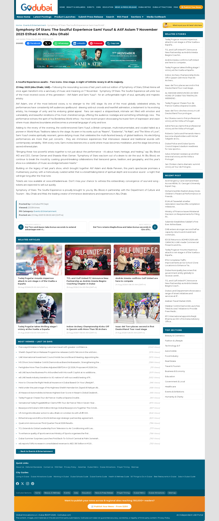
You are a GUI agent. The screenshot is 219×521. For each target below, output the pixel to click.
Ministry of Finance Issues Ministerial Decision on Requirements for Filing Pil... (182, 214)
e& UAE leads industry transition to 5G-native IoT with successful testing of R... (55, 377)
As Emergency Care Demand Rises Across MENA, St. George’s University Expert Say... (182, 183)
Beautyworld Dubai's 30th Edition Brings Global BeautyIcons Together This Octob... (58, 408)
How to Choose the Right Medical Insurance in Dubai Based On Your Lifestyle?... (57, 382)
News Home (23, 17)
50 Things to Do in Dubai (141, 476)
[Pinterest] (32, 484)
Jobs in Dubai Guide (186, 476)
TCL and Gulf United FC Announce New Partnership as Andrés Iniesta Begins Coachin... (181, 52)
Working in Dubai (61, 476)
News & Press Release (126, 7)
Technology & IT (172, 346)
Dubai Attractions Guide (41, 476)
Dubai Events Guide (98, 476)
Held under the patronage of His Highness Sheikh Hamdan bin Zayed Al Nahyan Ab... (59, 387)
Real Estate (170, 361)
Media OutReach (156, 17)
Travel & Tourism (172, 366)
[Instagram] (27, 484)
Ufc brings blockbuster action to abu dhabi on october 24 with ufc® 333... (54, 413)
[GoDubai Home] (37, 7)
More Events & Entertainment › (141, 239)
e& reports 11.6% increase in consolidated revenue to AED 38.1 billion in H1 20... (56, 443)
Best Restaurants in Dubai (165, 476)
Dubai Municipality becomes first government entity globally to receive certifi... (181, 273)
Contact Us (48, 467)
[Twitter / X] (22, 484)
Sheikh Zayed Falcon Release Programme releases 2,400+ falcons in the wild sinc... (58, 352)
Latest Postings (42, 17)
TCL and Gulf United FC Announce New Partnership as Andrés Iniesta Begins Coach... (181, 283)
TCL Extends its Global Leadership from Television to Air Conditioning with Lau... (56, 428)
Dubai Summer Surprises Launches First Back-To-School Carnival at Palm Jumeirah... (59, 438)
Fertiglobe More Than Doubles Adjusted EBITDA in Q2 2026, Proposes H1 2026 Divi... (58, 367)
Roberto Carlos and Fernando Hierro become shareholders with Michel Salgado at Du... (182, 136)
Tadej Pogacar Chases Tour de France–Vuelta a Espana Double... (50, 398)
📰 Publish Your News (191, 7)
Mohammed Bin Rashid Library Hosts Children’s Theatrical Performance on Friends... (183, 194)
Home (62, 7)
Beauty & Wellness (76, 7)
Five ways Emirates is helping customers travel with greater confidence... (53, 347)
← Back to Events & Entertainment (35, 451)
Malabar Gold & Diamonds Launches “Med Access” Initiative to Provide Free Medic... (182, 308)
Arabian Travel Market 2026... (178, 301)
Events (90, 7)
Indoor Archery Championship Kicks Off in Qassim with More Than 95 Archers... (182, 78)
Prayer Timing (123, 467)
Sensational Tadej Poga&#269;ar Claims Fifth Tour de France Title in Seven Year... (57, 403)
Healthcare (170, 386)
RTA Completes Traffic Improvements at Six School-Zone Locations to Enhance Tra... (181, 263)
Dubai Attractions (162, 7)
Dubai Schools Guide (79, 476)
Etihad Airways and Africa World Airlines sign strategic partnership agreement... (56, 418)
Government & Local (175, 381)
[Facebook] (17, 484)
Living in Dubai (22, 476)
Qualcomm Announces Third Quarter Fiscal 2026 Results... (46, 423)
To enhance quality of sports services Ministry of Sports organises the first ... (54, 433)
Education (108, 7)
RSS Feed (122, 17)
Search (110, 17)
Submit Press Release (90, 17)
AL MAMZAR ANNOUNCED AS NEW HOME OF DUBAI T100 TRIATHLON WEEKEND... (181, 95)
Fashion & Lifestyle (174, 341)
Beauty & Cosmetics (174, 336)
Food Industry (171, 356)
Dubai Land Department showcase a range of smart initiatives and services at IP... (183, 293)
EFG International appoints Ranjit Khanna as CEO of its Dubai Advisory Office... (182, 319)
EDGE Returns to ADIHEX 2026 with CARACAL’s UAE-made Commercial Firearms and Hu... (182, 242)
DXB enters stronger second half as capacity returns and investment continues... (182, 232)
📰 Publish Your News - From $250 (109, 506)
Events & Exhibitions (174, 392)
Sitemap (135, 467)
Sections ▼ (137, 17)
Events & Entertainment (34, 25)
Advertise (82, 467)
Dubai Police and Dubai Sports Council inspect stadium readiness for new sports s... (181, 146)
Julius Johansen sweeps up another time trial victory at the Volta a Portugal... (182, 156)
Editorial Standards (34, 467)
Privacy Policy (70, 467)
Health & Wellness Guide (119, 476)
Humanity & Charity (174, 397)
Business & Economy (175, 371)
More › (197, 34)
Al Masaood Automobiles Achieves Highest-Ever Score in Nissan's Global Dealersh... (59, 392)
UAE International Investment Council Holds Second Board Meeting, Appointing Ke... (59, 357)
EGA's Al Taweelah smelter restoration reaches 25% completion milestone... (182, 204)
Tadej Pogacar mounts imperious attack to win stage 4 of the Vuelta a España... (182, 42)
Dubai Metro (144, 7)
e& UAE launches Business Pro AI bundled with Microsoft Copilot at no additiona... (58, 372)
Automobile (171, 351)
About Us (20, 467)
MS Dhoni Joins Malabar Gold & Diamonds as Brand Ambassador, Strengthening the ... (60, 362)
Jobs (98, 7)
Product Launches (64, 17)
